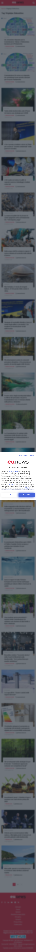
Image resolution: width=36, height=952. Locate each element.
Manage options (9, 495)
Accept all (26, 495)
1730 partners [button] (13, 471)
